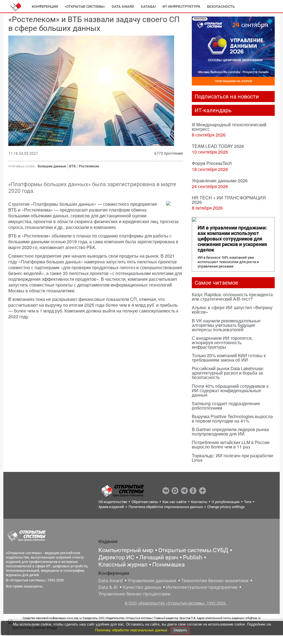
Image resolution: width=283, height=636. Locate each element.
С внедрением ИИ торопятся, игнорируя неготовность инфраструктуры (222, 342)
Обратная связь (145, 502)
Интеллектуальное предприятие (201, 587)
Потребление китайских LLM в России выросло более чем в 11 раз (230, 444)
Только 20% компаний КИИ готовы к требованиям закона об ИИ (229, 357)
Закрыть (180, 630)
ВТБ (72, 166)
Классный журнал (122, 564)
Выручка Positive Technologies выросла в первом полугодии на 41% (232, 418)
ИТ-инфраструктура (181, 6)
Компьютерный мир (125, 550)
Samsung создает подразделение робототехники (226, 405)
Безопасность (221, 6)
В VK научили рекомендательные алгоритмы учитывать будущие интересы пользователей (226, 325)
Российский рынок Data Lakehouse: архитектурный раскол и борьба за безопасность (228, 372)
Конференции (45, 6)
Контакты (199, 502)
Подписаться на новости (227, 96)
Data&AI (148, 6)
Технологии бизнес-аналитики (214, 580)
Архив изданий (111, 507)
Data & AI (108, 587)
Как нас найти (175, 502)
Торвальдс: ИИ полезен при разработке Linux (232, 457)
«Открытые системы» (85, 6)
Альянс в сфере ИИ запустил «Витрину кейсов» (232, 309)
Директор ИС (116, 557)
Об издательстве (112, 502)
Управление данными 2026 (220, 180)
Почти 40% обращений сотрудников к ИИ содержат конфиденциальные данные (230, 390)
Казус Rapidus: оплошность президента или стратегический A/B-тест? (232, 296)
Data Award (110, 580)
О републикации (226, 502)
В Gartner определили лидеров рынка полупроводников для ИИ (230, 431)
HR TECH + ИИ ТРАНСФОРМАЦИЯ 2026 (229, 199)
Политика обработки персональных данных (166, 507)
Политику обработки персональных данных (132, 630)
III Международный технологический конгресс (229, 126)
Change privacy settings (226, 507)
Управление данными (152, 580)
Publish (192, 557)
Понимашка (168, 564)
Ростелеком (89, 166)
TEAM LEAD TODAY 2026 (218, 146)
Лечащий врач (158, 557)
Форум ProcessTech (212, 163)
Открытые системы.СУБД (193, 550)
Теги (247, 502)
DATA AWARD (123, 6)
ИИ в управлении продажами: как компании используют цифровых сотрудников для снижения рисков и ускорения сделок (232, 239)
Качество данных (142, 587)
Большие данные (52, 166)
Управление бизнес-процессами (134, 594)
